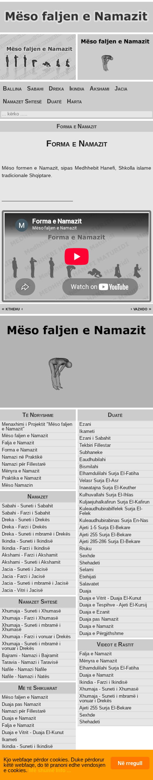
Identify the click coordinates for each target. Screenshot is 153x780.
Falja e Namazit (18, 442)
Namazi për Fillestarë (24, 464)
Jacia (121, 89)
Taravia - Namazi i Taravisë (30, 662)
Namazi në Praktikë (22, 457)
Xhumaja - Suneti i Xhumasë (31, 611)
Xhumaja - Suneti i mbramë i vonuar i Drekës (31, 646)
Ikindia (76, 89)
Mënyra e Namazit (20, 471)
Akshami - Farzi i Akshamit (30, 555)
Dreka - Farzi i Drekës (24, 527)
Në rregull (130, 763)
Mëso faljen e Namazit (25, 435)
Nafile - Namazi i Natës (25, 676)
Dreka (56, 89)
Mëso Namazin (17, 485)
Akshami (99, 89)
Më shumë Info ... (50, 770)
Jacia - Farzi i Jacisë (23, 576)
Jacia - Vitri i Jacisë (22, 590)
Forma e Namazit (19, 450)
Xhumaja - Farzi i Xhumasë (30, 618)
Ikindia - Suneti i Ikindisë (27, 541)
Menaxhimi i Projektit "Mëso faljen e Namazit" (37, 427)
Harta (74, 101)
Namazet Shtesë (22, 101)
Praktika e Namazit (21, 478)
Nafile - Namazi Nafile (24, 669)
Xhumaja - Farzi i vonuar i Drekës (36, 636)
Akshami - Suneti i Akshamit (31, 562)
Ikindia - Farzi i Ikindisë (26, 548)
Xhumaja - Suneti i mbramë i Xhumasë (31, 627)
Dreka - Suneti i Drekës (26, 519)
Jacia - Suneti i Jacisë (25, 569)
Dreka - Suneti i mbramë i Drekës (36, 534)
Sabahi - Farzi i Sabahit (26, 513)
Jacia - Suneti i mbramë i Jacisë (35, 583)
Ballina (12, 89)
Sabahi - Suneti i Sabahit (27, 505)
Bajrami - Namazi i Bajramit (30, 655)
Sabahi (35, 89)
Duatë (54, 101)
